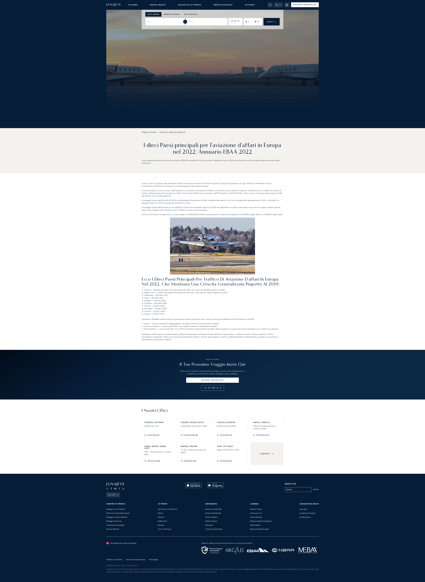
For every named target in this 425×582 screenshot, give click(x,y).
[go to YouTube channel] (115, 488)
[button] (278, 4)
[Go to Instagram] (107, 488)
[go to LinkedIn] (123, 488)
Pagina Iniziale (149, 132)
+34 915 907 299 (189, 461)
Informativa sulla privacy (135, 560)
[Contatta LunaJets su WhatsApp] (286, 4)
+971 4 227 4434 (153, 461)
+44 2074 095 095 (190, 435)
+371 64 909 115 (226, 461)
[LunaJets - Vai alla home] (113, 4)
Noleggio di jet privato (189, 5)
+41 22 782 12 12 (212, 388)
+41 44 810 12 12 (226, 435)
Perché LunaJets (158, 5)
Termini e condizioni (114, 560)
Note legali (153, 560)
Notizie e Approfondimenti (172, 132)
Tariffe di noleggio (223, 5)
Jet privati (250, 5)
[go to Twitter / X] (119, 488)
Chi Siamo (133, 5)
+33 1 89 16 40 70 (262, 435)
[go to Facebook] (111, 488)
